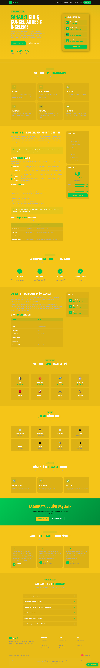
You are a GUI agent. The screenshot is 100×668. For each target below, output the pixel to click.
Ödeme (76, 2)
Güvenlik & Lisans (74, 157)
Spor (71, 2)
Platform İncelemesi (74, 141)
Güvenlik (61, 645)
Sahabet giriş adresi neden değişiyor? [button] (49, 624)
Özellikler (59, 2)
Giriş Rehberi (73, 138)
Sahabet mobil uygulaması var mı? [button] (49, 618)
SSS (81, 2)
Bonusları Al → (76, 46)
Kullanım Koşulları (80, 643)
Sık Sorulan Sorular (74, 160)
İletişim (78, 647)
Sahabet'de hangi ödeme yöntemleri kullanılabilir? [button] (49, 607)
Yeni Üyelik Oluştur (57, 518)
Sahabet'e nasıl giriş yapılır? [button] (49, 596)
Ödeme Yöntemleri (74, 151)
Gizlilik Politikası (80, 640)
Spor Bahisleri (73, 147)
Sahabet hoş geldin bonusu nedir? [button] (49, 601)
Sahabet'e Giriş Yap (77, 195)
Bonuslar (66, 2)
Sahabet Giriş (93, 664)
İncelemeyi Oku (34, 43)
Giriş (54, 2)
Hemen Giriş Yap (18, 43)
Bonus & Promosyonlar (75, 144)
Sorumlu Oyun (79, 645)
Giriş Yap (87, 2)
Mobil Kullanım (73, 154)
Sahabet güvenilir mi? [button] (49, 613)
